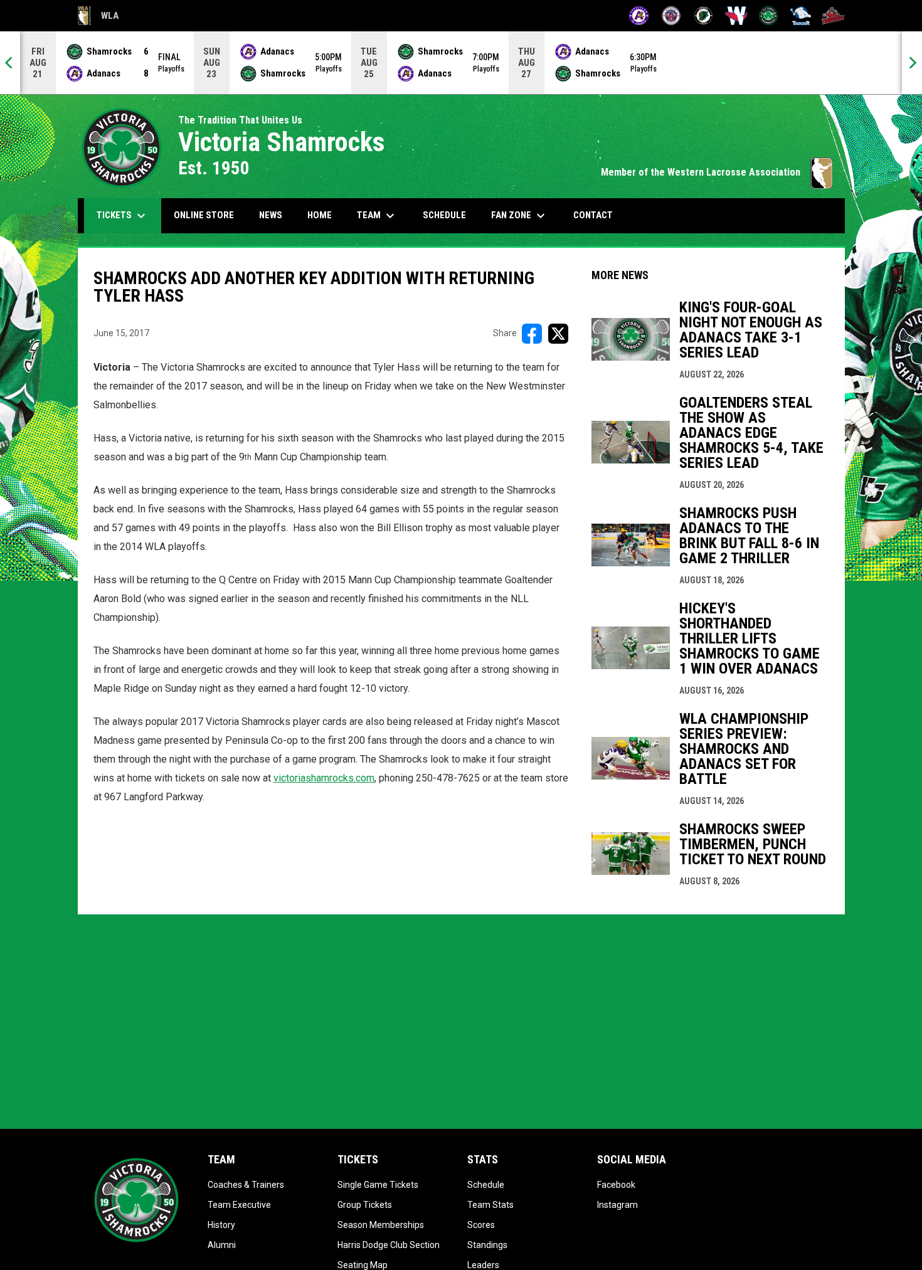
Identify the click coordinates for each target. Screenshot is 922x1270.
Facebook (616, 1185)
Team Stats (490, 1205)
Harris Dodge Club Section (388, 1245)
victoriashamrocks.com (323, 778)
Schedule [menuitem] (444, 215)
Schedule (485, 1185)
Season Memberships (380, 1225)
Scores (481, 1225)
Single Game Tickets (377, 1185)
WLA (98, 17)
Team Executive (239, 1205)
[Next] (912, 62)
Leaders (483, 1265)
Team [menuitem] (377, 215)
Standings (487, 1245)
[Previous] (10, 62)
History (221, 1225)
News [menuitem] (270, 215)
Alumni (222, 1245)
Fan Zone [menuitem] (519, 215)
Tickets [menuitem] (123, 215)
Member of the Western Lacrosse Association (716, 172)
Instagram (617, 1205)
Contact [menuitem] (593, 215)
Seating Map (362, 1265)
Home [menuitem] (319, 215)
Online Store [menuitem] (208, 215)
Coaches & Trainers (246, 1185)
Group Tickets (364, 1205)
